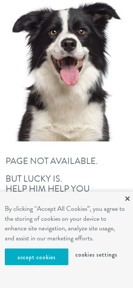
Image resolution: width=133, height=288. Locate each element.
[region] (66, 240)
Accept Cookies (36, 257)
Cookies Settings (96, 254)
